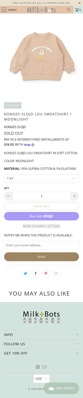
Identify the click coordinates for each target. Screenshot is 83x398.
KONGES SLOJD (15, 127)
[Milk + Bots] (41, 10)
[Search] (68, 10)
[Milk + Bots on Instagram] (38, 367)
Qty (6, 188)
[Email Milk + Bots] (45, 367)
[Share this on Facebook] (36, 273)
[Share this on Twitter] (25, 273)
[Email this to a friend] (56, 273)
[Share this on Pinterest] (46, 273)
